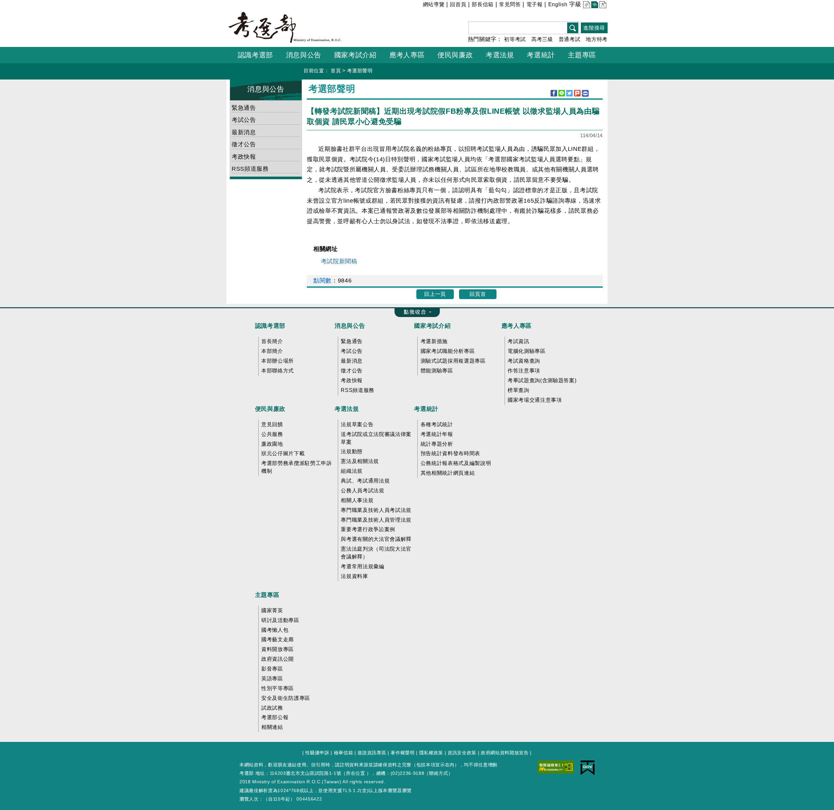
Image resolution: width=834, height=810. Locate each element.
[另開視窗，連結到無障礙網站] (556, 766)
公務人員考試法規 (362, 490)
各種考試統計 (437, 424)
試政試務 (272, 708)
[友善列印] (585, 93)
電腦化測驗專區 (527, 351)
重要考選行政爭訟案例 (368, 529)
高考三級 (542, 39)
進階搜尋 (594, 28)
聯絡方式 (438, 773)
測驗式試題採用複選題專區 (453, 361)
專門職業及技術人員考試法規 (376, 510)
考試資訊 (518, 341)
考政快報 (244, 156)
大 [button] (602, 5)
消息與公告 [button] (303, 55)
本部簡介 (272, 351)
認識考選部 (270, 326)
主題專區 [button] (582, 55)
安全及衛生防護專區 (285, 698)
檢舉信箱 (343, 752)
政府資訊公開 (277, 659)
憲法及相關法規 (360, 461)
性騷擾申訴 (317, 752)
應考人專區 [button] (406, 55)
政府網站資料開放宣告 (505, 752)
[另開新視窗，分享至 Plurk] (577, 93)
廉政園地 (272, 444)
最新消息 (244, 132)
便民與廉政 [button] (455, 55)
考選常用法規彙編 (362, 566)
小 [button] (586, 5)
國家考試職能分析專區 (448, 351)
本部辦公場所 (277, 361)
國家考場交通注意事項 (535, 400)
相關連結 (272, 727)
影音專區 (272, 669)
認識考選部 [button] (255, 55)
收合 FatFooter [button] (415, 312)
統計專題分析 (437, 444)
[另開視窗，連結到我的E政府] (588, 767)
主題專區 (267, 595)
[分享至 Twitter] (569, 93)
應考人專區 (516, 326)
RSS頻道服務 (250, 169)
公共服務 (272, 434)
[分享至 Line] (562, 93)
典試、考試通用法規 (365, 481)
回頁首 (477, 294)
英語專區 (272, 678)
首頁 (336, 70)
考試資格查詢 (524, 361)
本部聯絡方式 (277, 370)
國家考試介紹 (432, 326)
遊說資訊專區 (371, 752)
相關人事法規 (357, 500)
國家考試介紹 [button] (355, 55)
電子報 (534, 4)
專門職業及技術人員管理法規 (376, 520)
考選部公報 (274, 717)
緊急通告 (244, 108)
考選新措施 (434, 341)
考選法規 (347, 409)
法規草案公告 (357, 424)
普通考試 (570, 39)
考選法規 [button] (500, 55)
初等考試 (515, 39)
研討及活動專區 (280, 620)
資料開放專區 (277, 649)
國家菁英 (272, 610)
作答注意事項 (524, 370)
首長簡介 (272, 341)
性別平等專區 (277, 688)
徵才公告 (244, 144)
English (558, 4)
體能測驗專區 (437, 370)
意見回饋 (272, 424)
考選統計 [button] (541, 55)
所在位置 (355, 773)
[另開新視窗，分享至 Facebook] (554, 93)
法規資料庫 (354, 576)
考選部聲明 (359, 70)
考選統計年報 (437, 434)
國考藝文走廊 (277, 639)
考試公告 (244, 120)
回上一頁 (435, 294)
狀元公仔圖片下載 (283, 453)
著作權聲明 (402, 752)
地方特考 (597, 39)
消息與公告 (265, 89)
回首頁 (458, 4)
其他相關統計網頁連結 (448, 473)
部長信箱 (483, 4)
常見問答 (510, 4)
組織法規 (352, 471)
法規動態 (352, 451)
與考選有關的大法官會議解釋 (376, 539)
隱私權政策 (431, 752)
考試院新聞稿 (339, 261)
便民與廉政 (270, 409)
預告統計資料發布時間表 (450, 453)
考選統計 (426, 409)
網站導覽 (434, 4)
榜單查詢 (518, 390)
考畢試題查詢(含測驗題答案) (542, 380)
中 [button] (594, 5)
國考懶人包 (274, 630)
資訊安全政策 (462, 752)
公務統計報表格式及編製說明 (456, 463)
